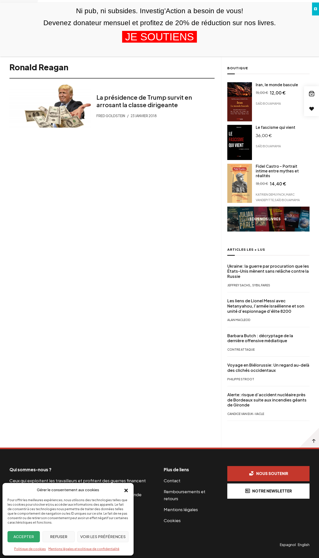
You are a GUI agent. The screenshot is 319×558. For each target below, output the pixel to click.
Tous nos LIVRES (265, 219)
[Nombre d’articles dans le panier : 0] (311, 93)
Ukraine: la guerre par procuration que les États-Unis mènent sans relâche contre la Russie (268, 271)
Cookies (172, 520)
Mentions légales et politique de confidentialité (83, 549)
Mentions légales (181, 509)
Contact (172, 480)
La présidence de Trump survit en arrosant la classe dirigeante (144, 100)
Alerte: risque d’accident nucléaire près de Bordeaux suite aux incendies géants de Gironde (267, 400)
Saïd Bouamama (268, 103)
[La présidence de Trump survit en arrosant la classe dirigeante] (50, 106)
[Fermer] (315, 8)
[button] (126, 489)
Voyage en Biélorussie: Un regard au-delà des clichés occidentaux (268, 368)
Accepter (23, 536)
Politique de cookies (30, 549)
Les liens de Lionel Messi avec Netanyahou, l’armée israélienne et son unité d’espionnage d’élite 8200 (265, 306)
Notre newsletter (272, 490)
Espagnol (288, 544)
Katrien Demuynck (270, 194)
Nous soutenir (272, 473)
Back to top (309, 438)
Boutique (237, 68)
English (304, 544)
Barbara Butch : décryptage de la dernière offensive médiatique (260, 338)
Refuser (58, 536)
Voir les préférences (103, 536)
